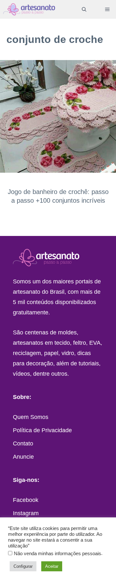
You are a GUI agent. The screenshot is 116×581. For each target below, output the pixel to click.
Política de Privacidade (42, 430)
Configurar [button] (23, 566)
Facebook (25, 500)
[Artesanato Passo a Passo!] (29, 9)
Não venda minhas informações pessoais (57, 553)
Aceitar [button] (51, 566)
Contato (23, 443)
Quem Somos (30, 417)
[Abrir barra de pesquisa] (84, 9)
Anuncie (23, 457)
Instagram (26, 513)
